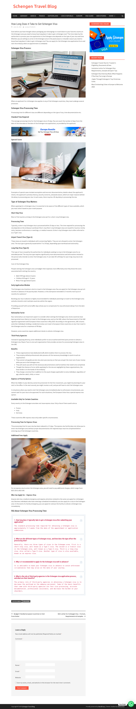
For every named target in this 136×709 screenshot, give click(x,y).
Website (18, 678)
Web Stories (101, 16)
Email (17, 671)
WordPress (101, 706)
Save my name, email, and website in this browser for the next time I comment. (44, 683)
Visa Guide (89, 16)
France (42, 16)
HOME (15, 16)
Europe (79, 16)
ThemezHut (121, 706)
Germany (23, 16)
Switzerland (53, 16)
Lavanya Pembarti (30, 27)
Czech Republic (67, 16)
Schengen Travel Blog (35, 6)
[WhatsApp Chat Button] (131, 704)
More (111, 16)
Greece (33, 16)
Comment (19, 639)
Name (17, 665)
